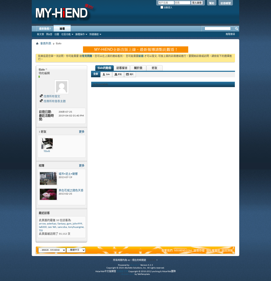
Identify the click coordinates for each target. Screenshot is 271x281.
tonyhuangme (76, 227)
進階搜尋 (230, 34)
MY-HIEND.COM (183, 250)
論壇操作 (80, 34)
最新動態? (45, 28)
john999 (77, 223)
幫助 (211, 3)
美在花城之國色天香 (71, 190)
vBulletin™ (135, 265)
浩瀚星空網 (122, 271)
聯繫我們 (167, 250)
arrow (42, 223)
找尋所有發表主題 (54, 101)
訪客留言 (121, 68)
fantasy (61, 223)
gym (69, 223)
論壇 (62, 28)
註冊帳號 (226, 3)
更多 (81, 131)
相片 (132, 74)
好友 (154, 68)
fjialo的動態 (104, 68)
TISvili (47, 151)
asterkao (51, 223)
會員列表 (45, 43)
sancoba (62, 227)
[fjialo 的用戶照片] (61, 87)
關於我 (138, 68)
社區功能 (66, 34)
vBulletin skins (127, 274)
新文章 (40, 34)
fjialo (108, 74)
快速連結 (94, 34)
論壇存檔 (199, 250)
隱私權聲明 (213, 250)
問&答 (49, 34)
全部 (95, 74)
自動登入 (167, 7)
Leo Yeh (52, 227)
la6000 (43, 227)
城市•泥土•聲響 (68, 174)
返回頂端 (227, 250)
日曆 (56, 34)
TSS (41, 230)
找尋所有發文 (51, 96)
